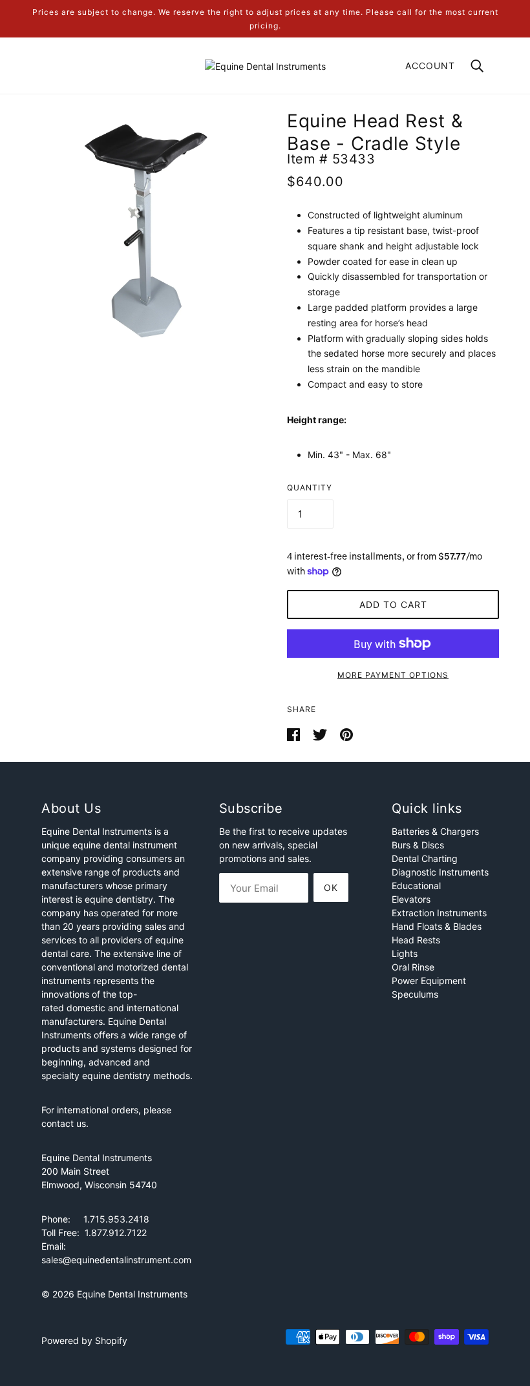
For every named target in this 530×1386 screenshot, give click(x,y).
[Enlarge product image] (143, 231)
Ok (331, 887)
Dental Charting (425, 858)
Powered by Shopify (84, 1340)
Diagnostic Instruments (440, 871)
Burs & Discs (418, 844)
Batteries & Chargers (435, 831)
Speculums (415, 994)
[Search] (477, 64)
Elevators (411, 899)
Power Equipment (429, 980)
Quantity (309, 487)
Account (430, 65)
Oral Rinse (413, 966)
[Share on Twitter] (321, 733)
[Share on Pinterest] (346, 733)
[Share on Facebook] (295, 733)
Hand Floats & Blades (437, 926)
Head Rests (416, 939)
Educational (416, 885)
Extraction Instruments (439, 912)
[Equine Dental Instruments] (265, 64)
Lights (405, 953)
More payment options (393, 675)
